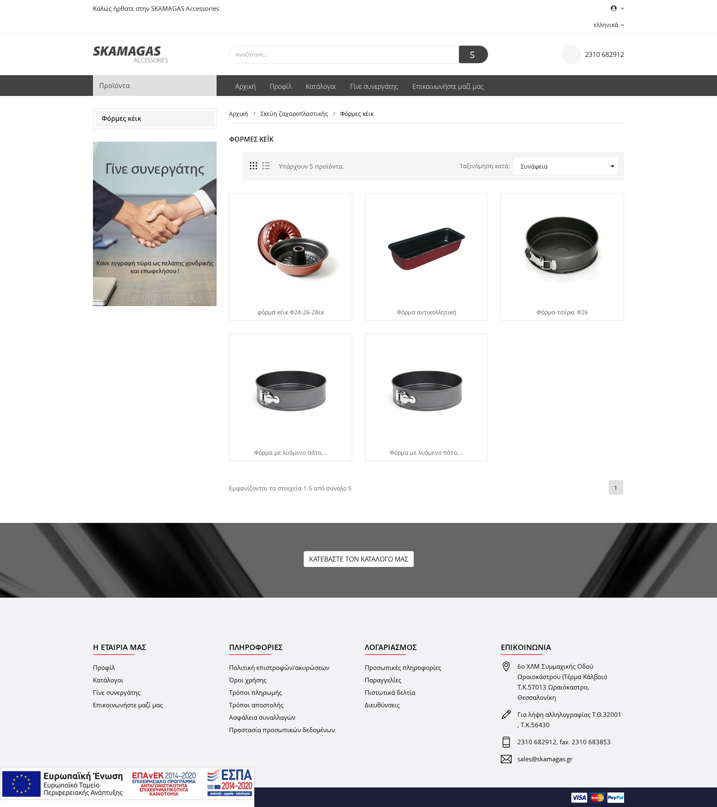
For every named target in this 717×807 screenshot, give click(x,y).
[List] (266, 166)
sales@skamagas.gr (545, 759)
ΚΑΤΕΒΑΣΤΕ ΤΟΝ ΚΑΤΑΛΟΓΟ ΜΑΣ (358, 559)
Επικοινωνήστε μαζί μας (128, 705)
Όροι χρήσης (247, 680)
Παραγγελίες (383, 680)
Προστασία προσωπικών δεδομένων (282, 730)
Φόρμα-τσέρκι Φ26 (562, 312)
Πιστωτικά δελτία (390, 692)
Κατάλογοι (108, 680)
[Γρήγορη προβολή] (287, 298)
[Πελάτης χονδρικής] (155, 224)
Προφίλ (104, 667)
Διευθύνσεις (382, 705)
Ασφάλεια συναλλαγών (262, 717)
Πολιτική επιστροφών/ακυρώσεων (279, 667)
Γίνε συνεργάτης (116, 692)
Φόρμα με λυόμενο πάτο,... (290, 452)
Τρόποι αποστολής (256, 705)
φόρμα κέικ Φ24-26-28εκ (290, 312)
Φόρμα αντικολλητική (426, 312)
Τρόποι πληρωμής (255, 692)
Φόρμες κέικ (121, 118)
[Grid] (254, 166)
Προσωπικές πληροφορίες (403, 667)
